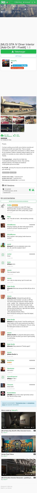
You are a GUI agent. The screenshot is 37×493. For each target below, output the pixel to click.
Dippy (9, 216)
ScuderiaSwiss (11, 393)
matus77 (5, 432)
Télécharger (19, 51)
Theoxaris (10, 384)
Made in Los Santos (6, 488)
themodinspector (12, 376)
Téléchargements (8, 136)
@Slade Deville (11, 298)
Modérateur (14, 205)
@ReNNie (10, 394)
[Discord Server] (12, 62)
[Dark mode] (32, 2)
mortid (9, 244)
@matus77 (10, 246)
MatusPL (14, 61)
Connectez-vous (20, 403)
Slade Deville (11, 286)
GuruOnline (10, 360)
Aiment (18, 136)
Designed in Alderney (6, 486)
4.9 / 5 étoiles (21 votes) (6, 139)
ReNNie (9, 205)
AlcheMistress (11, 224)
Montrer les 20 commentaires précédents (18, 201)
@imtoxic (10, 288)
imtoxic (9, 270)
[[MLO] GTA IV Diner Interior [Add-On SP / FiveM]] (18, 105)
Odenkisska (10, 368)
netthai (9, 254)
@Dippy (9, 264)
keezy (9, 262)
